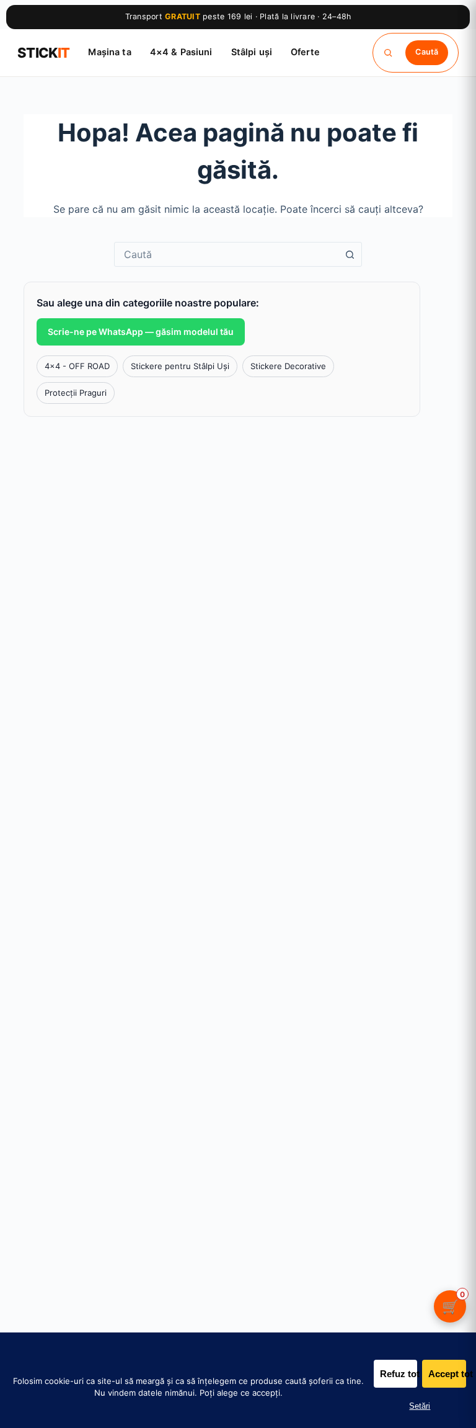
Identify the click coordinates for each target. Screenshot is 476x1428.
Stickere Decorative (288, 366)
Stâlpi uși (251, 52)
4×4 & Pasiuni (181, 52)
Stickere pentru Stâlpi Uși (180, 366)
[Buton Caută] (349, 254)
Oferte (305, 52)
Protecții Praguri (76, 393)
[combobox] (226, 254)
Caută (426, 51)
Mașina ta (109, 52)
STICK (43, 53)
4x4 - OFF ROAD (77, 366)
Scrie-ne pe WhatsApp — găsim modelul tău (141, 331)
